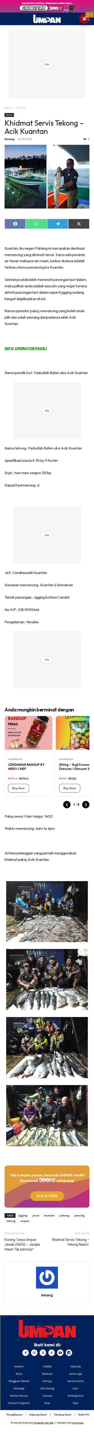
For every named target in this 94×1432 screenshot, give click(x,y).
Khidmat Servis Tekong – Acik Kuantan (44, 127)
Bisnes (21, 108)
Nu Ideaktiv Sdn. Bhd (43, 1422)
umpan (25, 1221)
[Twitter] (43, 1353)
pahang (64, 1215)
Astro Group (78, 1422)
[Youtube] (60, 1353)
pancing (79, 1215)
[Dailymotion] (69, 1353)
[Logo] (47, 1329)
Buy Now (18, 788)
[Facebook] (25, 1353)
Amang (9, 139)
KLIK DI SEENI (47, 1196)
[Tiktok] (51, 1353)
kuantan (49, 1215)
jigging (23, 1215)
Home (9, 108)
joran (36, 1215)
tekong (11, 1221)
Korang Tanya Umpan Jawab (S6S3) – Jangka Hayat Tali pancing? (22, 1244)
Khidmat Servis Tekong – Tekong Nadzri (70, 1242)
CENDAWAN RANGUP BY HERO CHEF (26, 767)
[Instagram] (34, 1353)
